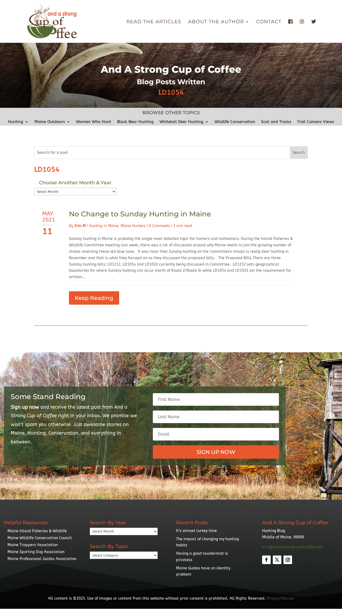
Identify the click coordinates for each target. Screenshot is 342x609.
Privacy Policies (280, 598)
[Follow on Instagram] (287, 560)
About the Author (216, 22)
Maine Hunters (133, 226)
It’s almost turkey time (196, 530)
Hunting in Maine (103, 226)
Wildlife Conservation (235, 122)
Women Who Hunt (93, 122)
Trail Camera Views (315, 122)
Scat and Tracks (276, 122)
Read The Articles (153, 22)
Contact (268, 22)
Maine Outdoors (49, 122)
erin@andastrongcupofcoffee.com (292, 547)
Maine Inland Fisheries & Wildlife (37, 531)
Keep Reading (94, 298)
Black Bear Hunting (135, 122)
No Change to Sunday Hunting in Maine (140, 214)
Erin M (80, 226)
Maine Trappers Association (32, 545)
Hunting (15, 122)
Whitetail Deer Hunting (181, 122)
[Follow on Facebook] (266, 560)
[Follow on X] (277, 560)
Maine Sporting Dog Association (35, 552)
